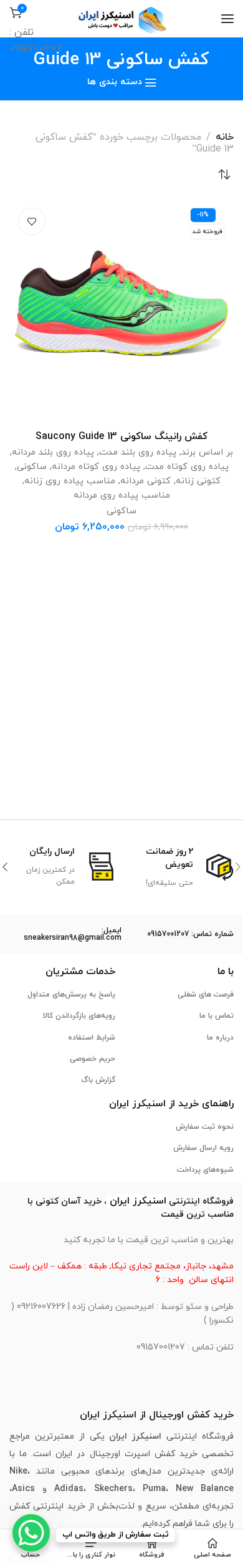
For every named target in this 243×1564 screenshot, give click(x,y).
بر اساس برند (207, 452)
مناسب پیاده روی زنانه (69, 481)
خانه (225, 137)
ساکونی (32, 466)
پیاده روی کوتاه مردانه (96, 466)
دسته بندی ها (114, 82)
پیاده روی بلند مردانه (53, 452)
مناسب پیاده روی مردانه (122, 495)
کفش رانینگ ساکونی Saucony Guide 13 (121, 436)
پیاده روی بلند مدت (137, 452)
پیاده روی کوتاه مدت (187, 466)
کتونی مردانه (145, 481)
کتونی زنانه (198, 481)
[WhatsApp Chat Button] (31, 1533)
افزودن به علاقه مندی (32, 221)
